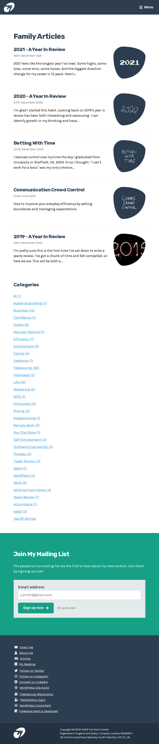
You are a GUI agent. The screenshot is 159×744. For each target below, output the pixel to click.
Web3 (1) (20, 468)
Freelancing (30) (26, 368)
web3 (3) (20, 511)
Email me (26, 647)
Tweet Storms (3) (27, 461)
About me (26, 653)
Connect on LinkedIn (33, 682)
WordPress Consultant (35, 705)
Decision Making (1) (29, 332)
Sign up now (33, 608)
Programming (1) (27, 418)
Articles (25, 658)
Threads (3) (22, 454)
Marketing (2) (24, 389)
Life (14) (20, 382)
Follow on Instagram (33, 676)
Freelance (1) (23, 361)
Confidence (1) (25, 317)
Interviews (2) (24, 375)
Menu (148, 7)
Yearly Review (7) (26, 497)
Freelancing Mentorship (36, 694)
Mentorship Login (32, 700)
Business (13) (24, 310)
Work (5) (20, 483)
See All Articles (25, 519)
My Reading (27, 664)
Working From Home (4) (32, 490)
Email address (31, 587)
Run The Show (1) (27, 432)
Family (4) (21, 353)
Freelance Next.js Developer (38, 711)
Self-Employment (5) (30, 440)
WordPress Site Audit (34, 687)
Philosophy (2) (25, 404)
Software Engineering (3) (33, 447)
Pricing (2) (22, 411)
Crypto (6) (21, 325)
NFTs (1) (19, 396)
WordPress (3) (24, 475)
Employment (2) (26, 346)
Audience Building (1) (30, 303)
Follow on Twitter (32, 671)
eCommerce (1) (25, 504)
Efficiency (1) (24, 339)
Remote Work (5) (27, 425)
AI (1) (17, 296)
